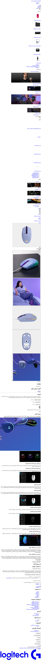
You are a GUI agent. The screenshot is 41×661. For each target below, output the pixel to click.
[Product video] (26, 367)
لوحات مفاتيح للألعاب (35, 603)
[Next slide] (37, 560)
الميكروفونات (36, 606)
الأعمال (37, 3)
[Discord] (36, 584)
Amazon (39, 391)
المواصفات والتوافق (37, 399)
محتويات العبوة (38, 402)
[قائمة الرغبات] (40, 210)
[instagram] (40, 584)
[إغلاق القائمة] (40, 9)
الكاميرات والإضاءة (35, 608)
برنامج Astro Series (35, 615)
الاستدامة (37, 596)
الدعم (40, 5)
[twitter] (39, 584)
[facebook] (38, 584)
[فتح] (40, 213)
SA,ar (39, 6)
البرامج (39, 208)
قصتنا (38, 591)
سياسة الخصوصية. (9, 577)
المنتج (39, 8)
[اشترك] (30, 576)
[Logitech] (39, 7)
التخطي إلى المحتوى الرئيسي (36, 0)
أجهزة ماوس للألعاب (35, 601)
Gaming (39, 214)
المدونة (37, 594)
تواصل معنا (37, 620)
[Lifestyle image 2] (27, 292)
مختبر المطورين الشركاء (34, 631)
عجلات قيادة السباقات (35, 605)
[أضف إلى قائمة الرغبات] (40, 247)
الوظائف (37, 592)
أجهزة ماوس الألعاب (37, 220)
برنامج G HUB (36, 613)
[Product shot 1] (27, 235)
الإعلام (37, 595)
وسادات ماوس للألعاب (35, 602)
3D (39, 249)
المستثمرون (37, 593)
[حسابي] (40, 212)
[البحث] (40, 209)
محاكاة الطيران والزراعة (34, 607)
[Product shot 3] (27, 341)
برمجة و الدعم (38, 404)
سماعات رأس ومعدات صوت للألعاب (32, 604)
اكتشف (39, 116)
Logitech (37, 2)
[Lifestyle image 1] (27, 264)
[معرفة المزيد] (40, 411)
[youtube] (37, 584)
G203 (40, 222)
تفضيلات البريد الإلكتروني (34, 625)
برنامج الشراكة (36, 630)
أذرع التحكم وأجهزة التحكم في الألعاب (32, 609)
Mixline (37, 614)
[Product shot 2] (27, 318)
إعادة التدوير (37, 597)
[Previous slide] (40, 560)
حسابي (37, 626)
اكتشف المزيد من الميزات (36, 561)
